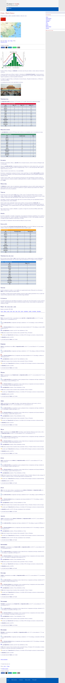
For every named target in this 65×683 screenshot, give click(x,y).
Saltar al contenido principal (11, 0)
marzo (8, 311)
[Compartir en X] (6, 47)
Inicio (6, 40)
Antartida (47, 21)
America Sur (48, 19)
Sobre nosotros (14, 679)
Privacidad (34, 679)
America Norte (48, 18)
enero (2, 311)
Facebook (2, 47)
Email (19, 47)
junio (16, 311)
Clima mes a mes (4, 42)
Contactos (21, 679)
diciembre (39, 311)
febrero (5, 311)
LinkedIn (9, 47)
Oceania (47, 28)
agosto (22, 311)
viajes (13, 3)
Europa (47, 25)
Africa (47, 17)
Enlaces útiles (27, 679)
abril (11, 311)
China (11, 40)
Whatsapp (14, 47)
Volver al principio (4, 659)
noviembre (34, 311)
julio (19, 311)
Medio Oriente (48, 26)
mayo (14, 311)
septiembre (26, 311)
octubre (30, 311)
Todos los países (5, 668)
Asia (9, 40)
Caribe (47, 23)
